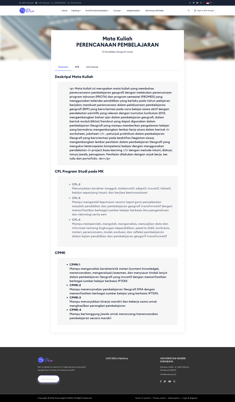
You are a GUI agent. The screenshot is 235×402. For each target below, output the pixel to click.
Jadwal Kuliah (132, 10)
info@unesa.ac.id (168, 374)
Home (64, 10)
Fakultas (75, 10)
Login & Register (189, 398)
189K (28, 3)
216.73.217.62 (75, 3)
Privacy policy (159, 398)
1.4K (44, 3)
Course (116, 10)
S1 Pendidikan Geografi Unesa (117, 51)
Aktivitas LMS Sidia (154, 10)
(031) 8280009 (60, 3)
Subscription (174, 398)
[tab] (63, 66)
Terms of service (142, 398)
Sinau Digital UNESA (64, 398)
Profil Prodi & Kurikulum (96, 10)
